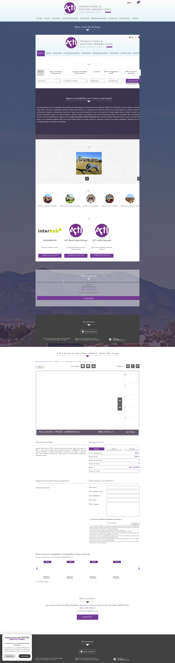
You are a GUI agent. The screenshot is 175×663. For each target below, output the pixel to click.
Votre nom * (93, 487)
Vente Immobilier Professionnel (55, 72)
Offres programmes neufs (111, 72)
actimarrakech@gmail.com (89, 292)
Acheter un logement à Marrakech (47, 206)
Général (96, 449)
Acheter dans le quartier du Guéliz (130, 206)
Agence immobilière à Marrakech (44, 361)
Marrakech (56, 361)
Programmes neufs (99, 18)
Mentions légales (56, 339)
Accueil (39, 18)
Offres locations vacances (131, 72)
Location (96, 72)
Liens (62, 339)
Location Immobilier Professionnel (79, 72)
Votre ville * (93, 500)
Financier (132, 449)
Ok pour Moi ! (24, 656)
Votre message (94, 504)
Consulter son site (50, 255)
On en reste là (24, 636)
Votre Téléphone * (95, 496)
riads (61, 117)
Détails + (114, 449)
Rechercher (133, 81)
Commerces (84, 18)
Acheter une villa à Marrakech (109, 206)
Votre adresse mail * (96, 491)
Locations (56, 18)
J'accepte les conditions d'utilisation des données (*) (106, 519)
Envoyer (135, 523)
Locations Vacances (70, 18)
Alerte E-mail (124, 18)
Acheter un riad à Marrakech (90, 206)
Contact (135, 18)
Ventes (47, 18)
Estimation (112, 18)
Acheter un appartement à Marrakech (70, 206)
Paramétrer (9, 656)
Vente (40, 72)
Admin (65, 339)
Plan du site (49, 339)
